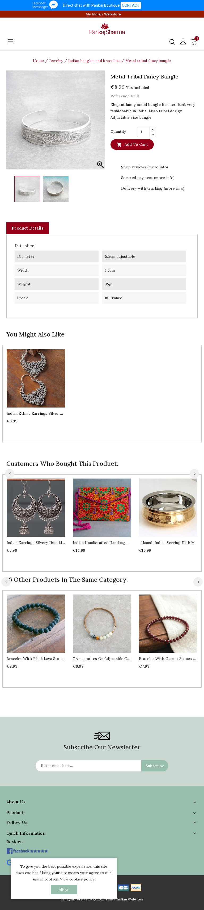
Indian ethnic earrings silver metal (36, 413)
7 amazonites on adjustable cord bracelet (102, 658)
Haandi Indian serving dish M (168, 542)
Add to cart (132, 144)
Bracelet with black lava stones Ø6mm (36, 658)
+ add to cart (30, 378)
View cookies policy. (77, 879)
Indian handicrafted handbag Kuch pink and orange (102, 542)
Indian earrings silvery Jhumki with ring (36, 542)
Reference (120, 96)
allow (64, 889)
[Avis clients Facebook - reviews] (27, 849)
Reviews (15, 841)
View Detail (41, 378)
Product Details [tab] (28, 228)
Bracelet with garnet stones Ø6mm (168, 658)
